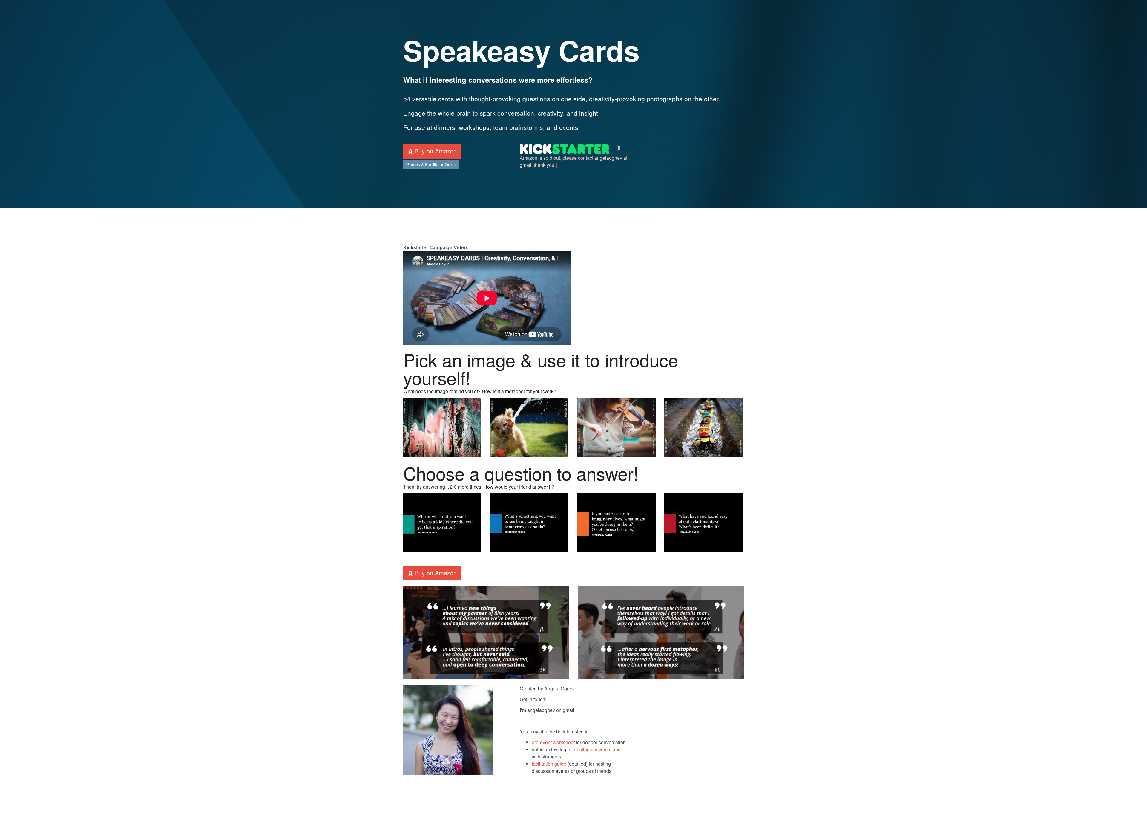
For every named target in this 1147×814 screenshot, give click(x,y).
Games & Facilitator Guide (431, 164)
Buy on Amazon (435, 151)
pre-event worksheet (553, 742)
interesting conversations (594, 749)
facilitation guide (549, 763)
